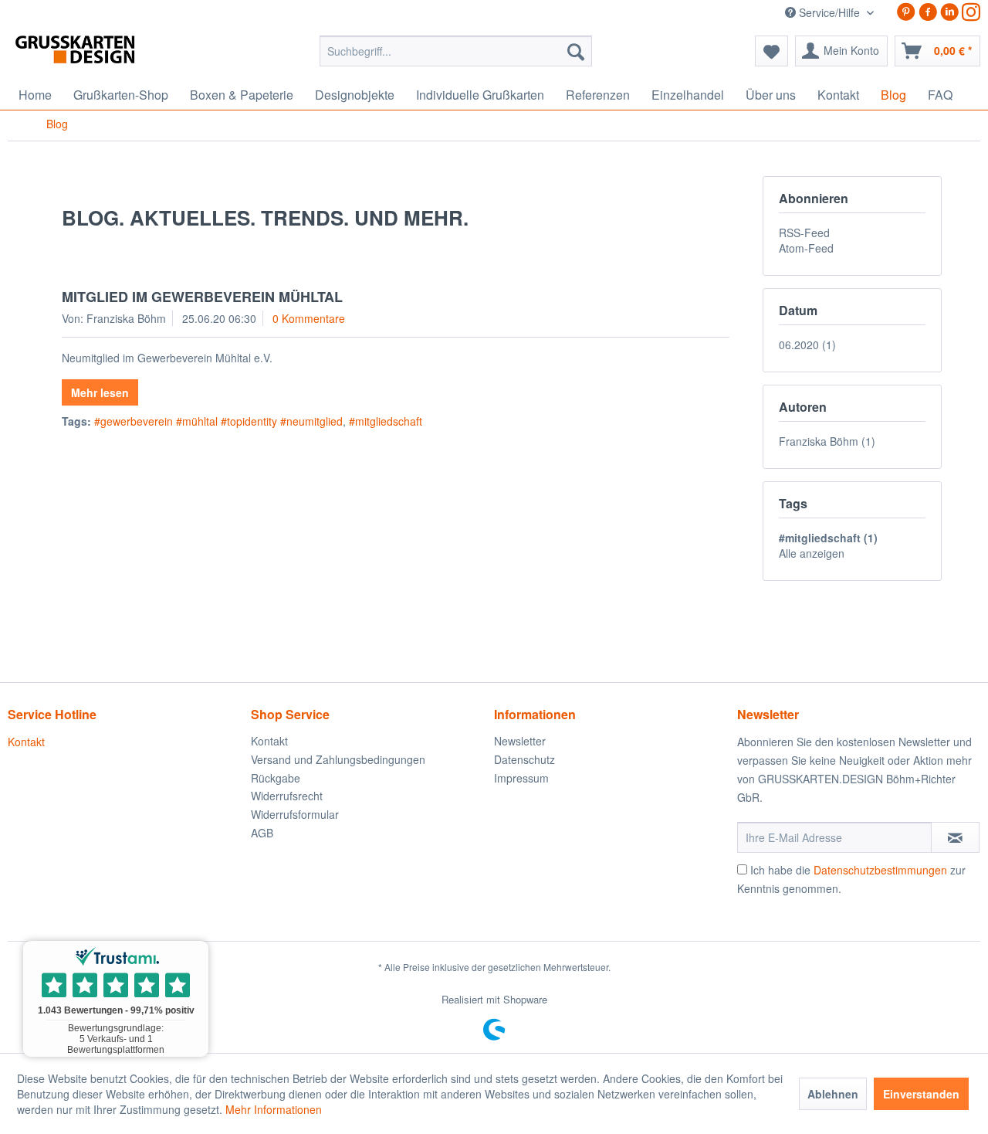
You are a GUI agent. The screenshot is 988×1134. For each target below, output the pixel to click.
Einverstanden (921, 1094)
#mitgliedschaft (385, 421)
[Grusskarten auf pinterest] (906, 12)
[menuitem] (456, 51)
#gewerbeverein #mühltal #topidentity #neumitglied (218, 421)
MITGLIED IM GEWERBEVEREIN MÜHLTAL (202, 297)
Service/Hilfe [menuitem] (829, 12)
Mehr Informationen (273, 1109)
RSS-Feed (804, 232)
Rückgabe (275, 778)
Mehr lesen (100, 392)
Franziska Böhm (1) (827, 441)
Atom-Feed (806, 248)
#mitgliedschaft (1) (828, 537)
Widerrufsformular (295, 814)
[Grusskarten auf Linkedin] (949, 12)
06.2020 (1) (807, 344)
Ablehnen (832, 1094)
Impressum (521, 778)
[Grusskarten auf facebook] (928, 12)
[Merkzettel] (771, 51)
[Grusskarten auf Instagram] (971, 12)
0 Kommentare (308, 318)
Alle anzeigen (811, 553)
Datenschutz (524, 759)
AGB (262, 832)
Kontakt (26, 741)
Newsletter (520, 741)
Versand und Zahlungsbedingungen (338, 759)
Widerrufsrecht (287, 795)
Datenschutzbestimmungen (880, 870)
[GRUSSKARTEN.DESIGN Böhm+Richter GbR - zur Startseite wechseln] (98, 55)
